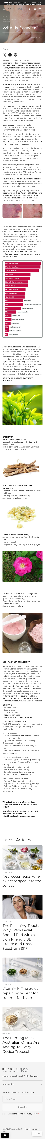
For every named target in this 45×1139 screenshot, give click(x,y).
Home (4, 16)
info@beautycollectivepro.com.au (18, 816)
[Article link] (22, 867)
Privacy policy (32, 1114)
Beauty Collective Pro (18, 1129)
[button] (4, 9)
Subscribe (22, 1107)
